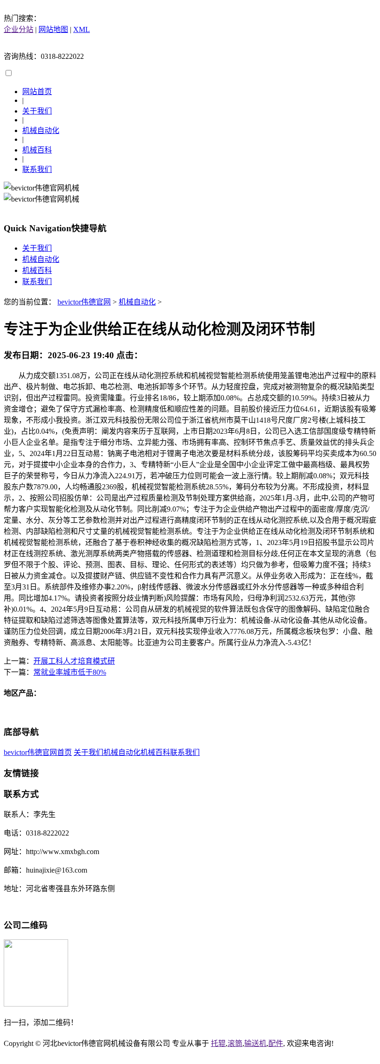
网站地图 (53, 29)
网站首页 (37, 91)
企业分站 (18, 29)
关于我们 (37, 111)
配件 (275, 1043)
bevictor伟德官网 (84, 302)
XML (81, 29)
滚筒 (235, 1043)
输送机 (255, 1043)
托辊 (218, 1043)
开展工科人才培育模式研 (74, 661)
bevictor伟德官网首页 (38, 752)
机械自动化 (40, 130)
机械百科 (37, 150)
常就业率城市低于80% (69, 672)
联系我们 (37, 169)
